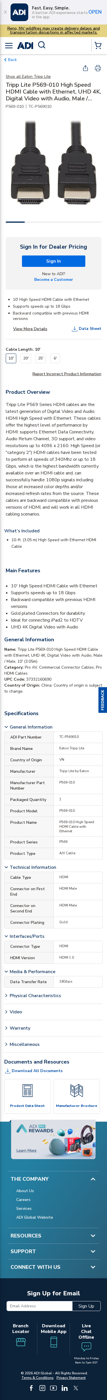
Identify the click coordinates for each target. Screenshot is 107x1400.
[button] (102, 700)
